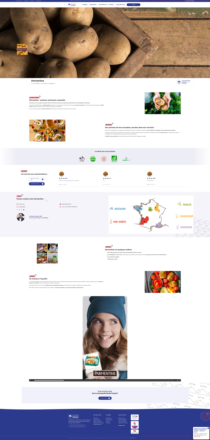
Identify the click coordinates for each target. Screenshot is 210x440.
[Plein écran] (179, 380)
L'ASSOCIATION (121, 425)
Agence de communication (96, 419)
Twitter (119, 421)
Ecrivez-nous (21, 204)
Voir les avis (184, 83)
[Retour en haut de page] (207, 414)
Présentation (108, 418)
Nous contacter (121, 418)
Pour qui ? (108, 421)
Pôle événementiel (97, 424)
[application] (105, 338)
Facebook (124, 421)
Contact (133, 4)
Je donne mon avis (37, 183)
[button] (105, 339)
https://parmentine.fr (66, 204)
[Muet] (177, 380)
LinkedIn (120, 419)
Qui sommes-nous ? (103, 4)
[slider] (104, 380)
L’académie (84, 4)
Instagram (124, 419)
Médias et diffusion (97, 421)
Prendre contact (104, 398)
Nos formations (109, 419)
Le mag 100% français (120, 4)
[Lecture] (30, 380)
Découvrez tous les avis (37, 179)
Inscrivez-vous (197, 436)
